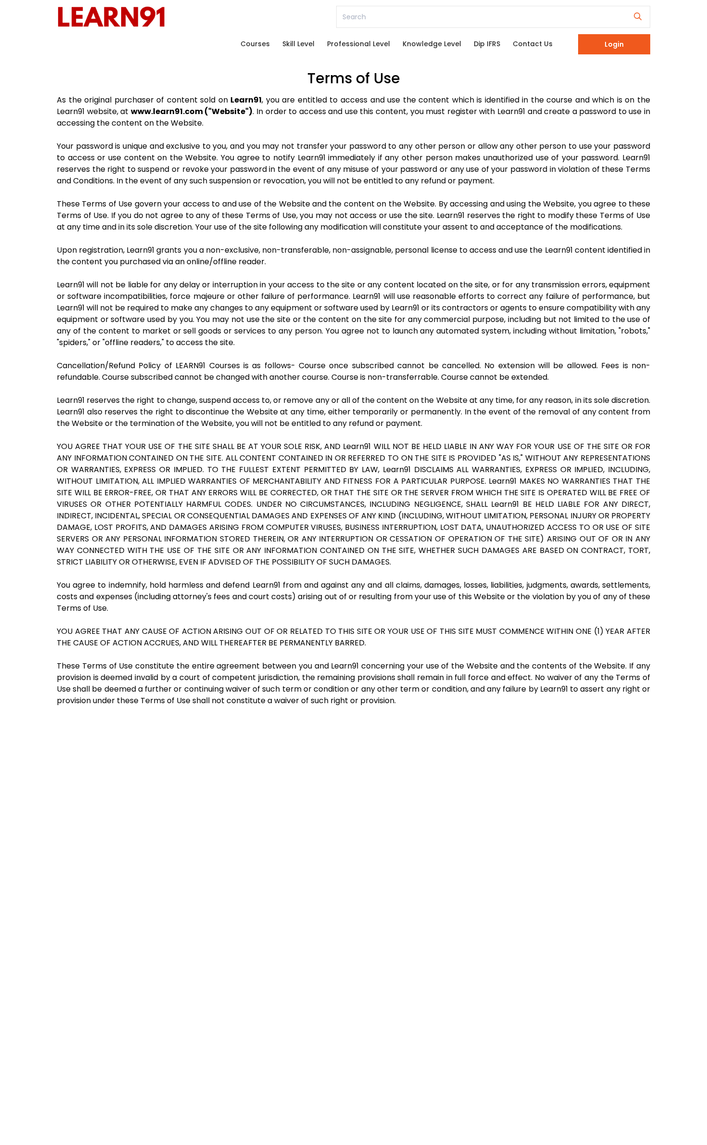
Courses (255, 44)
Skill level (298, 44)
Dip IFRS (487, 44)
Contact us (533, 44)
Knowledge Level (432, 44)
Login (614, 44)
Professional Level (358, 44)
